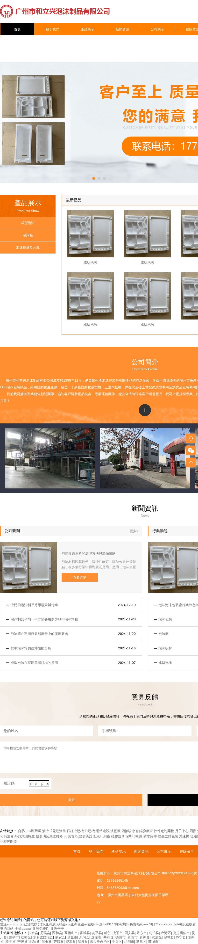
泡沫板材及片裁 (28, 247)
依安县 (60, 937)
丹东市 (142, 933)
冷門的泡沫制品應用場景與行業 (34, 605)
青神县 (145, 937)
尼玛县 (45, 933)
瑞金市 (72, 937)
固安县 (130, 933)
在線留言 (186, 851)
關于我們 (52, 29)
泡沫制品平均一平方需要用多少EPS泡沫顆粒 (44, 619)
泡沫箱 (28, 235)
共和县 (108, 937)
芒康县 (59, 942)
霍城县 (85, 933)
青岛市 (132, 937)
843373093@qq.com (123, 888)
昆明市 (129, 942)
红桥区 (26, 937)
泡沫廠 (141, 380)
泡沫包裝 (108, 380)
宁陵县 (22, 942)
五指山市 (71, 933)
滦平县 (10, 942)
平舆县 (117, 942)
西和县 (57, 933)
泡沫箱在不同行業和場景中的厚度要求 (39, 634)
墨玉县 (47, 942)
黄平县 (97, 933)
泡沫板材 (165, 648)
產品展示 (87, 29)
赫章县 (141, 942)
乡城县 (169, 937)
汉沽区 (157, 937)
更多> (134, 531)
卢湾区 (166, 933)
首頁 (17, 29)
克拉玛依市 (181, 933)
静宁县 (181, 937)
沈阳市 (118, 933)
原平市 (14, 937)
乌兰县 (154, 933)
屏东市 (96, 937)
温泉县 (83, 942)
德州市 (120, 937)
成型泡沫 (28, 223)
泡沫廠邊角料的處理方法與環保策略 (89, 553)
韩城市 (153, 942)
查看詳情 (79, 577)
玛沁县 (34, 942)
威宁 (107, 933)
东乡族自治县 (43, 937)
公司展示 (157, 29)
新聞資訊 (122, 29)
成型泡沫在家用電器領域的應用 (34, 663)
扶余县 (33, 933)
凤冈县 (84, 937)
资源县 (71, 942)
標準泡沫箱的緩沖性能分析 (31, 648)
